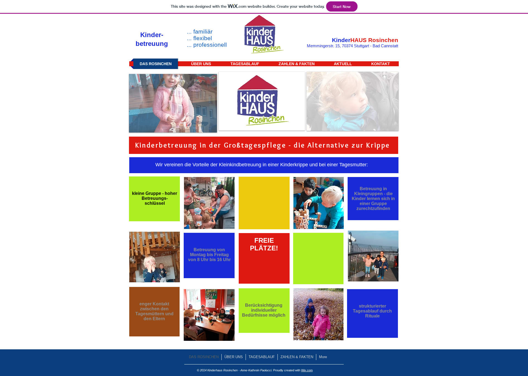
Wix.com (307, 370)
